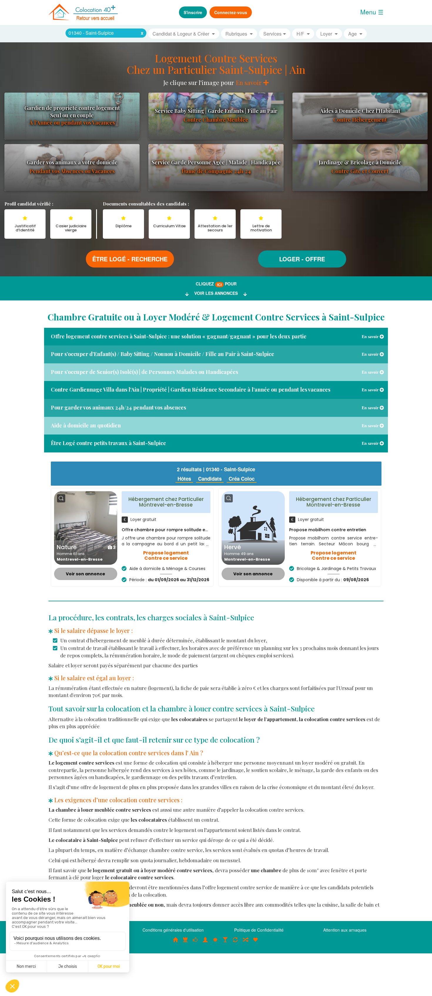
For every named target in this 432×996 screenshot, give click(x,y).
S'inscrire (193, 12)
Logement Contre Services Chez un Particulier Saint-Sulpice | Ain (216, 63)
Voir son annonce (85, 574)
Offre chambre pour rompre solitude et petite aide (176, 530)
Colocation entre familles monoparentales (255, 942)
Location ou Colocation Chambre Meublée (185, 942)
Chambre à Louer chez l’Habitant (195, 942)
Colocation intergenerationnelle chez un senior (245, 942)
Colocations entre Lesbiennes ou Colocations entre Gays (225, 942)
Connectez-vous (230, 12)
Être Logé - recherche (130, 259)
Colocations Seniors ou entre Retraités (215, 942)
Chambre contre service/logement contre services (235, 942)
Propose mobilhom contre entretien (327, 530)
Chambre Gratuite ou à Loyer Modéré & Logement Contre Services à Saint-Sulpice (216, 317)
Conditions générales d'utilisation (173, 930)
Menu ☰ (372, 11)
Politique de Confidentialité (259, 930)
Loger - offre (302, 259)
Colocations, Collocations (175, 942)
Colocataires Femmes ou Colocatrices (205, 942)
